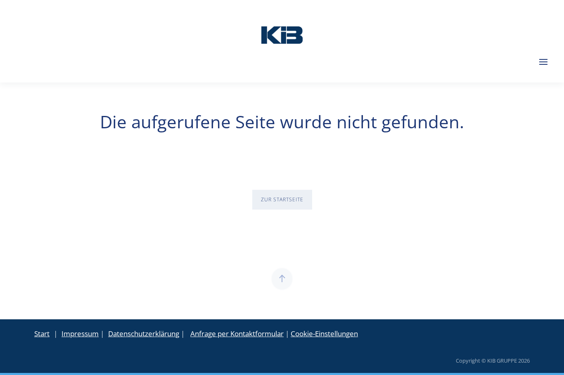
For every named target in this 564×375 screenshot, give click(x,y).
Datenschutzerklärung (143, 333)
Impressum (80, 333)
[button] (543, 62)
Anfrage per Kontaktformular (237, 333)
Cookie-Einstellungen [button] (324, 333)
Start (42, 333)
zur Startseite (282, 199)
